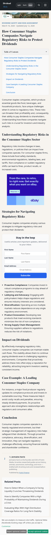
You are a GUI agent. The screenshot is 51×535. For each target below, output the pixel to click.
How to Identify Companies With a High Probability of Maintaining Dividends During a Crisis (25, 499)
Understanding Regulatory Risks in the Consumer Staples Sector (22, 67)
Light (19, 5)
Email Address (10, 266)
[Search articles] (39, 5)
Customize (6, 526)
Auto (30, 5)
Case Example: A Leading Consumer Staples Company (24, 85)
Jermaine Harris (18, 457)
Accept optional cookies (38, 531)
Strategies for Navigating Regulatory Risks (23, 74)
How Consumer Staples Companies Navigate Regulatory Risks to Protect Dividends (23, 59)
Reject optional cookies (16, 531)
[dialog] (25, 526)
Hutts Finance (24, 472)
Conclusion (10, 92)
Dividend (7, 5)
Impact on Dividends (14, 79)
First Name (8, 249)
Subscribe (25, 275)
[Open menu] (45, 5)
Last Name (8, 258)
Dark (24, 5)
